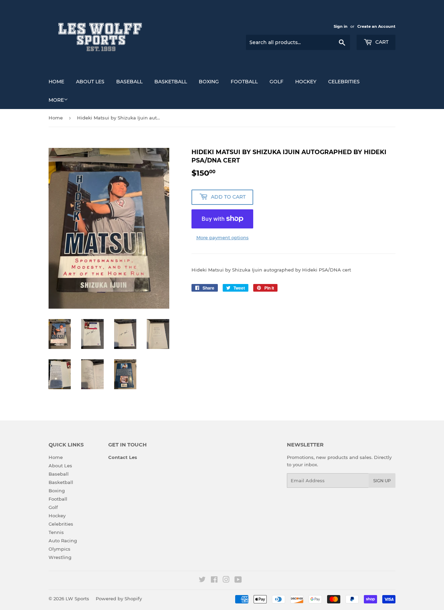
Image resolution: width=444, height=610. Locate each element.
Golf (276, 81)
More (56, 100)
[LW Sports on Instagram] (226, 580)
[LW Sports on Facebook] (214, 580)
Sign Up (382, 480)
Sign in (341, 26)
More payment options (222, 237)
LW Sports (77, 598)
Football (244, 81)
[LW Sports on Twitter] (202, 580)
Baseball (129, 81)
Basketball (170, 81)
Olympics (59, 549)
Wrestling (60, 557)
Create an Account (376, 26)
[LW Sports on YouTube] (238, 580)
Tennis (56, 532)
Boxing (209, 81)
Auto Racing (63, 540)
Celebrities (344, 81)
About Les (90, 81)
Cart (381, 42)
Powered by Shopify (119, 598)
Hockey (305, 81)
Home (56, 81)
